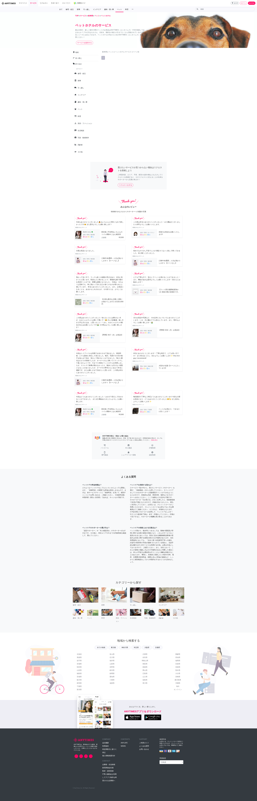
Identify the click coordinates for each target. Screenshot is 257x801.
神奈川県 (125, 647)
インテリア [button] (97, 9)
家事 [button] (78, 9)
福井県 (112, 660)
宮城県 (79, 664)
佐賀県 (177, 664)
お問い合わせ (144, 749)
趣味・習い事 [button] (109, 9)
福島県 (79, 673)
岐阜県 (112, 670)
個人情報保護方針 (108, 756)
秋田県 (79, 667)
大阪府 (146, 647)
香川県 (145, 683)
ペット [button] (119, 9)
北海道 (79, 654)
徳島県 (145, 680)
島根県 (145, 667)
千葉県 (79, 686)
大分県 (177, 673)
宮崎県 (177, 677)
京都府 (157, 647)
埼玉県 (136, 647)
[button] (235, 3)
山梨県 (112, 664)
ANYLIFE (124, 743)
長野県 (112, 667)
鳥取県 (145, 664)
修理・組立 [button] (70, 9)
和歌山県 (145, 660)
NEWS (123, 746)
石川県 (112, 657)
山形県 (79, 670)
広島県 (145, 673)
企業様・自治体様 (108, 764)
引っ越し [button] (86, 9)
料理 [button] (126, 9)
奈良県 (145, 657)
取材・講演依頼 (108, 771)
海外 (177, 686)
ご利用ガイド (144, 743)
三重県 (112, 680)
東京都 (113, 647)
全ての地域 (101, 647)
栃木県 (79, 680)
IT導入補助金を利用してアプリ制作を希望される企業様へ (109, 777)
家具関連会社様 (108, 768)
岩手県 (79, 660)
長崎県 (177, 667)
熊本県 (177, 670)
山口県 (145, 677)
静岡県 (112, 673)
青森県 (79, 657)
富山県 (112, 654)
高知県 (177, 657)
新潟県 (79, 689)
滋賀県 (112, 683)
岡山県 (145, 670)
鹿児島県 (178, 680)
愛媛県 (177, 654)
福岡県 (177, 660)
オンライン (178, 689)
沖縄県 (177, 683)
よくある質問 (144, 746)
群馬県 (79, 683)
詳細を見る (154, 440)
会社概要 (105, 743)
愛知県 (112, 677)
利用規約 (105, 746)
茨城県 (79, 677)
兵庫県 (145, 654)
